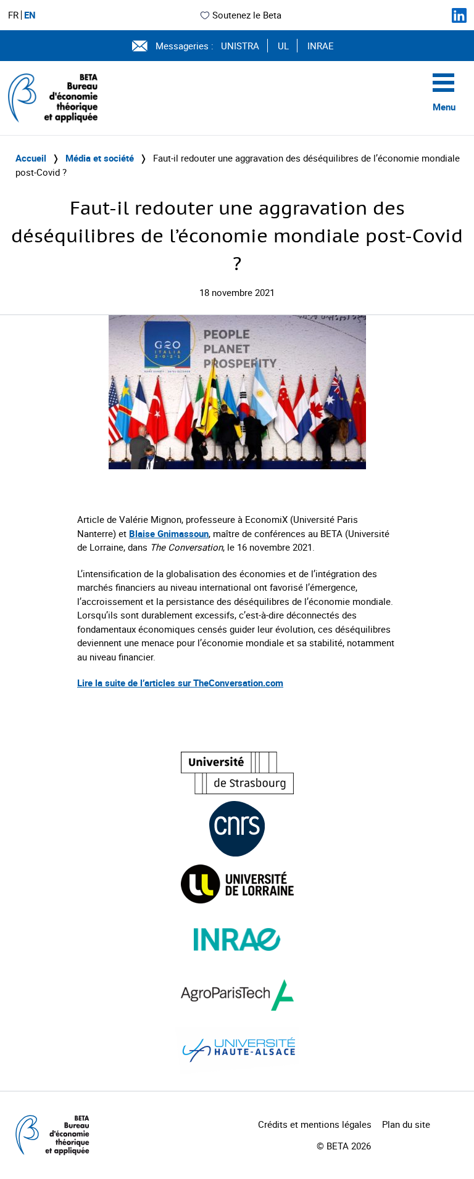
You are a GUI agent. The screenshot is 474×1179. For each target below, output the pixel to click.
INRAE (320, 45)
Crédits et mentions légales (315, 1124)
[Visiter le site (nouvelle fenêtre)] (237, 773)
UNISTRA (240, 45)
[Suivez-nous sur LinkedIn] (459, 15)
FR (13, 15)
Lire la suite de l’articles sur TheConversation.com (180, 682)
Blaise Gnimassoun (169, 533)
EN (30, 15)
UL (283, 45)
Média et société (99, 158)
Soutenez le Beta (246, 15)
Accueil (30, 158)
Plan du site (406, 1124)
